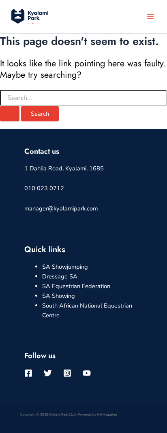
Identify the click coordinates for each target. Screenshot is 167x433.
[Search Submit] (9, 114)
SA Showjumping (65, 267)
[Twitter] (48, 373)
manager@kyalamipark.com (61, 208)
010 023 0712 (44, 188)
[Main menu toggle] (150, 16)
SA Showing (58, 296)
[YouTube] (87, 373)
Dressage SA (59, 276)
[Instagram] (67, 373)
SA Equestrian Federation (76, 286)
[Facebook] (28, 373)
